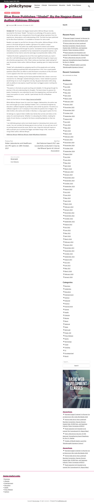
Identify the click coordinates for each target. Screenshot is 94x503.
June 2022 (68, 230)
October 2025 (69, 113)
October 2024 (69, 148)
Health (69, 5)
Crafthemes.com (62, 501)
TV (65, 350)
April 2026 (68, 96)
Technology (68, 342)
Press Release (76, 5)
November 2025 (69, 110)
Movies (67, 318)
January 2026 (69, 104)
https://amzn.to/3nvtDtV (33, 99)
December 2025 (69, 107)
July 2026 (67, 87)
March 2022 (68, 239)
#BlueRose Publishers (39, 134)
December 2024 (69, 142)
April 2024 (68, 166)
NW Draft (67, 330)
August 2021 (68, 260)
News (66, 327)
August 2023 (68, 189)
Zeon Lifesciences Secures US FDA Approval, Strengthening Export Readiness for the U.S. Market (76, 60)
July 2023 (67, 192)
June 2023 (68, 195)
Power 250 (68, 333)
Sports (67, 339)
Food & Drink (69, 306)
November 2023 (69, 180)
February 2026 (69, 101)
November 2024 (69, 145)
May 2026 (67, 93)
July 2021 (67, 262)
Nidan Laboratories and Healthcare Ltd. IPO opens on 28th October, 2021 (18, 145)
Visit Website (15, 162)
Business (37, 5)
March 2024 (68, 169)
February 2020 (69, 274)
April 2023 (68, 201)
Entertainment (53, 5)
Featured (67, 301)
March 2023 (68, 204)
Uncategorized (69, 353)
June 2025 (68, 125)
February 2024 (69, 172)
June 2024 (68, 160)
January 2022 (69, 245)
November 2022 (69, 216)
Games (67, 309)
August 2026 (68, 84)
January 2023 (69, 210)
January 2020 (69, 277)
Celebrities (68, 289)
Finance (67, 303)
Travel (66, 344)
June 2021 (68, 265)
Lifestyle (44, 5)
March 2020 (68, 271)
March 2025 (68, 134)
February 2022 (69, 242)
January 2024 (69, 175)
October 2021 (69, 254)
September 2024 (70, 151)
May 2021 (67, 268)
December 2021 (69, 248)
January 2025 (69, 139)
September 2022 (70, 221)
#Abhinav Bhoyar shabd (25, 134)
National (67, 324)
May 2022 (67, 233)
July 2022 (67, 227)
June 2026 (68, 90)
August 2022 (68, 224)
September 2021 (70, 257)
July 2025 (67, 122)
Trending (67, 347)
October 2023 (69, 183)
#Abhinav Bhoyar (12, 134)
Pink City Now (35, 501)
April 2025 (68, 131)
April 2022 (68, 236)
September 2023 (70, 186)
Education (62, 5)
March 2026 (68, 98)
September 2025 (70, 116)
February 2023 (69, 207)
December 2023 (69, 178)
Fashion (37, 7)
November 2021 (69, 251)
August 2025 (68, 119)
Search (65, 25)
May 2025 (67, 128)
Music (66, 321)
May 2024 (67, 163)
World (66, 356)
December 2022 (69, 213)
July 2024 (67, 157)
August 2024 (68, 154)
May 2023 (67, 198)
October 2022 (69, 219)
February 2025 (69, 137)
